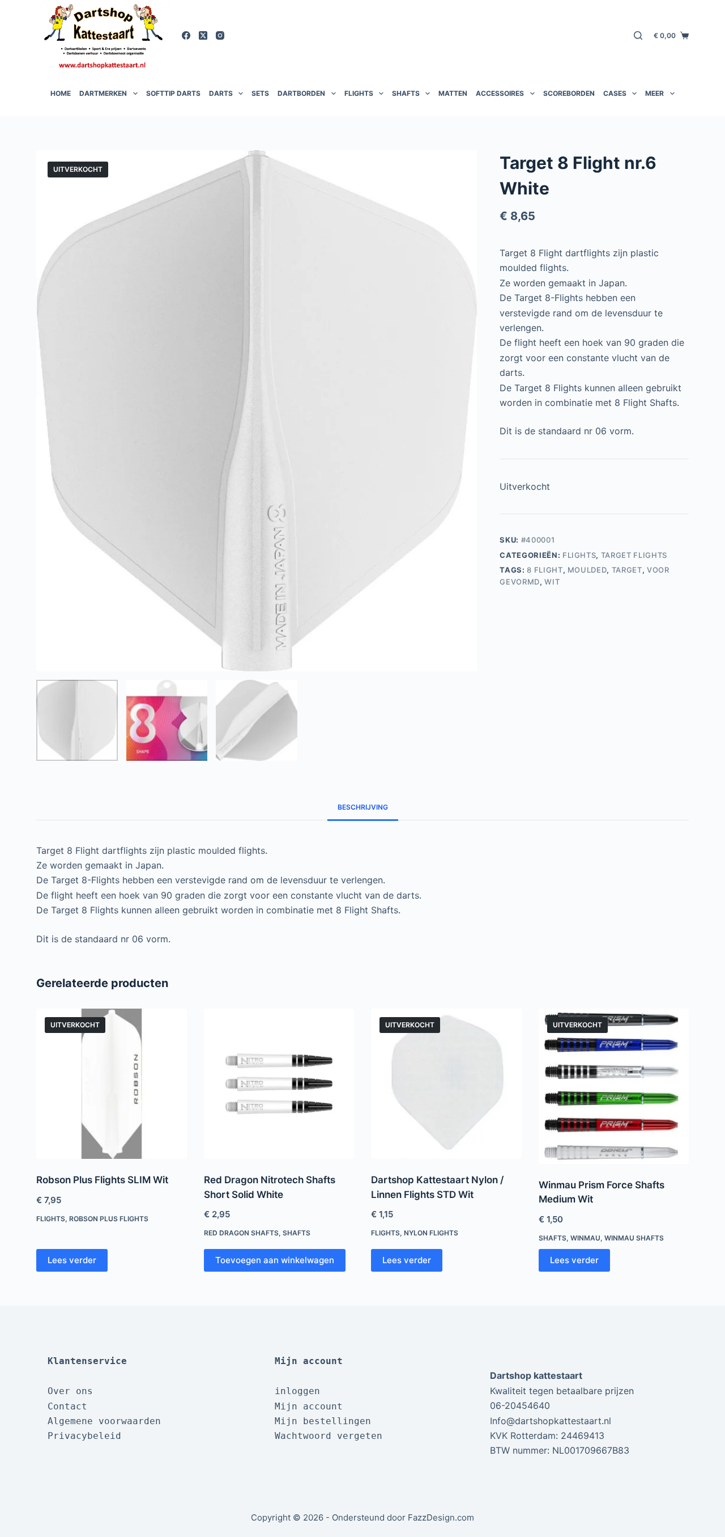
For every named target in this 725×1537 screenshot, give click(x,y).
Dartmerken (103, 93)
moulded (587, 569)
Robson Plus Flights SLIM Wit (102, 1179)
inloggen (297, 1391)
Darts (221, 93)
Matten (452, 93)
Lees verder (72, 1260)
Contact (67, 1406)
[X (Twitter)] (203, 35)
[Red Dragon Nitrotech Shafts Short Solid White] (279, 1084)
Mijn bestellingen (323, 1421)
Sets (260, 93)
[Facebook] (186, 35)
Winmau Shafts (634, 1238)
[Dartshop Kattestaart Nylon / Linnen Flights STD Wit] (446, 1084)
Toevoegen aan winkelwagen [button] (274, 1260)
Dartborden (301, 93)
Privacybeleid (84, 1435)
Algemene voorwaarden (104, 1421)
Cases (614, 93)
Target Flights (634, 555)
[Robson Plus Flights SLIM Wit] (111, 1084)
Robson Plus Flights (108, 1218)
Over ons (70, 1391)
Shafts (406, 93)
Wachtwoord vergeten (328, 1435)
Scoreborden (569, 93)
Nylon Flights (431, 1233)
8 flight (544, 569)
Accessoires (500, 93)
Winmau (585, 1238)
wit (552, 581)
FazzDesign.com (441, 1517)
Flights (358, 93)
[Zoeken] (638, 35)
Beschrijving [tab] (363, 807)
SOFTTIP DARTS (173, 93)
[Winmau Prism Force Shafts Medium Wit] (614, 1086)
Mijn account (309, 1406)
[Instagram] (220, 35)
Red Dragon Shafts (241, 1233)
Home (60, 93)
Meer (654, 93)
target (627, 569)
